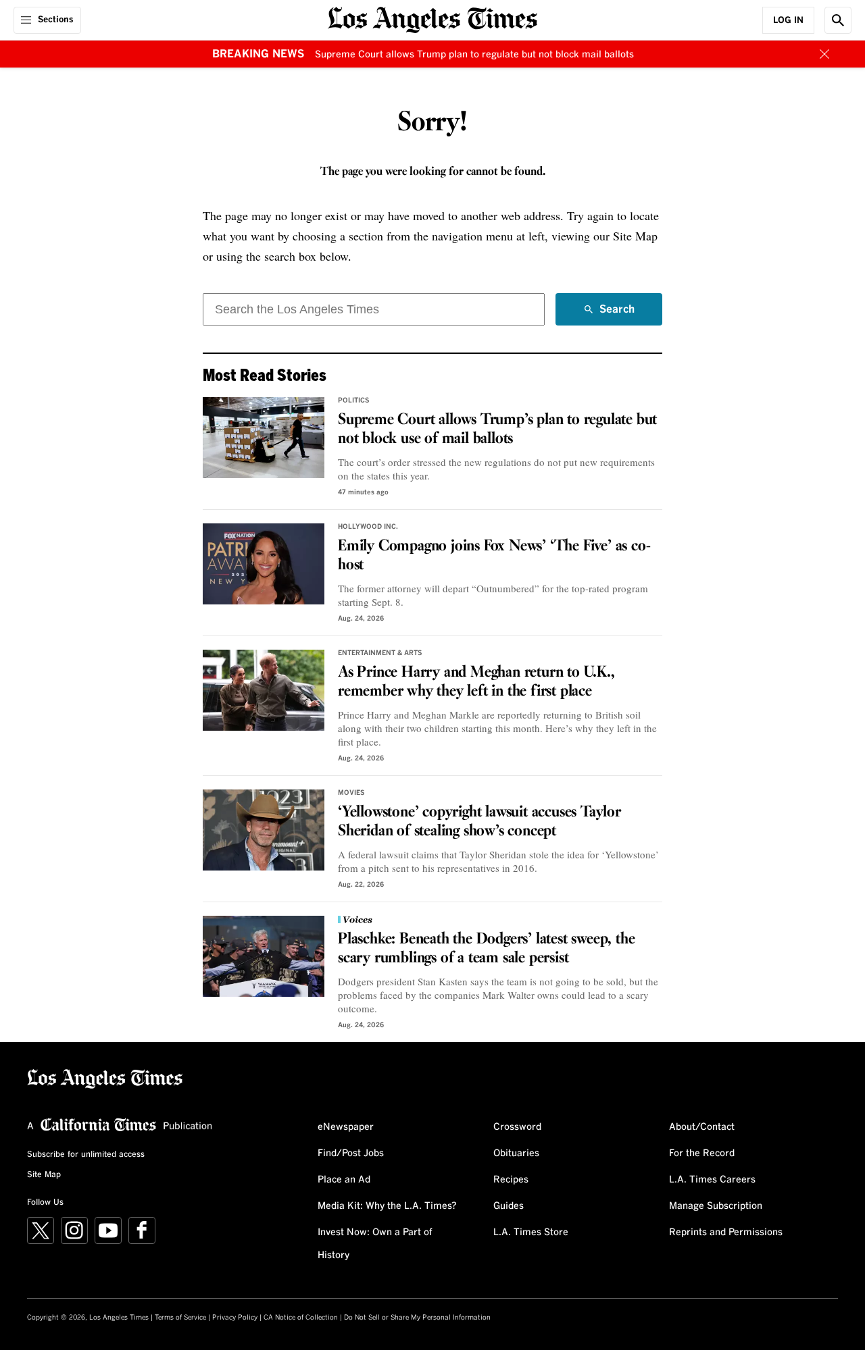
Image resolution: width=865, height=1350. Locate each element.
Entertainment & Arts (380, 653)
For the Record (702, 1153)
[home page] (432, 18)
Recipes (510, 1180)
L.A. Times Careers (712, 1180)
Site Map (44, 1175)
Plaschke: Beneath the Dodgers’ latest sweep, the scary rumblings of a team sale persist (486, 949)
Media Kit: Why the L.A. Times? (387, 1206)
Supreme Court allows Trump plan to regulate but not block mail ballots (474, 54)
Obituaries (516, 1153)
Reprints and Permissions (726, 1232)
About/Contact (702, 1127)
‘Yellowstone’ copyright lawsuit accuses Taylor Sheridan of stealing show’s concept (479, 822)
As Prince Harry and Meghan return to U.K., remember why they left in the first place (476, 682)
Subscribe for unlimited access (86, 1155)
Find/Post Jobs (351, 1153)
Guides (508, 1206)
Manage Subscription (715, 1206)
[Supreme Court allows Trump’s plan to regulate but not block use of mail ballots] (263, 437)
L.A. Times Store (530, 1232)
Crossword (517, 1127)
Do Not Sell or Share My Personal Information (417, 1317)
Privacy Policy (234, 1317)
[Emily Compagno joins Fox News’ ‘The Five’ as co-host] (263, 563)
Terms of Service (180, 1317)
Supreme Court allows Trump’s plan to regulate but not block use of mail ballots (497, 429)
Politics (354, 400)
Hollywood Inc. (368, 526)
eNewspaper (346, 1127)
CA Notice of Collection (301, 1317)
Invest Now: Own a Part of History (375, 1244)
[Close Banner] (824, 54)
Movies (351, 792)
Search (617, 315)
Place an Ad (344, 1180)
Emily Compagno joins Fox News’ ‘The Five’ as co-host (494, 556)
